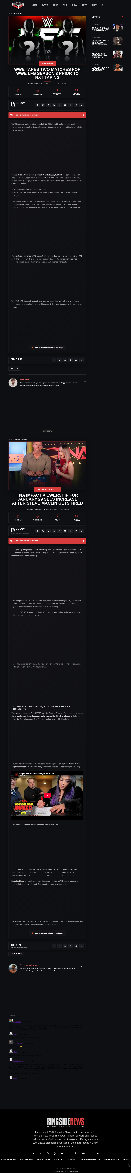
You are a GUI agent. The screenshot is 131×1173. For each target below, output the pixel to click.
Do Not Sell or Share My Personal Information (65, 1171)
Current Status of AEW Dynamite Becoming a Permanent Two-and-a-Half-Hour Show (100, 69)
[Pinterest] (59, 105)
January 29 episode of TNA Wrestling (31, 550)
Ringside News (17, 881)
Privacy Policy (111, 1159)
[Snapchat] (76, 105)
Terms (126, 1159)
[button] (102, 5)
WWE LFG (14, 368)
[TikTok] (90, 1153)
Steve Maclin (16, 954)
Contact (72, 1159)
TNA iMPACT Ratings (20, 439)
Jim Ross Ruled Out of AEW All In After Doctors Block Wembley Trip (100, 29)
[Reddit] (81, 105)
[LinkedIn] (54, 105)
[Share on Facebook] (54, 360)
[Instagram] (70, 105)
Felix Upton (34, 83)
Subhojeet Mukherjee (34, 509)
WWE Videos (96, 37)
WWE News (18, 13)
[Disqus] (47, 1050)
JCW (84, 5)
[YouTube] (65, 105)
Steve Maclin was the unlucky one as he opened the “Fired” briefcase (40, 716)
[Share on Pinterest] (70, 360)
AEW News (95, 24)
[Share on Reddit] (76, 360)
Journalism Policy (90, 1159)
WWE (45, 5)
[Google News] (48, 105)
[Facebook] (37, 105)
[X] (43, 105)
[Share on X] (59, 360)
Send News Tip (8, 1159)
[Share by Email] (81, 360)
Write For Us (26, 1159)
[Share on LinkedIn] (65, 360)
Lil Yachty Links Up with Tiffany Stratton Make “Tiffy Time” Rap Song (100, 42)
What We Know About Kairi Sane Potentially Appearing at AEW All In (100, 55)
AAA (74, 5)
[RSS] (97, 1153)
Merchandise (43, 1159)
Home (34, 5)
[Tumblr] (69, 1153)
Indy (94, 5)
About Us (59, 1159)
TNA (65, 5)
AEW (55, 5)
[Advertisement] (26, 283)
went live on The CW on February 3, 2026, (39, 175)
